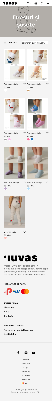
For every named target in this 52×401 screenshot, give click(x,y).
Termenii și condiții (13, 325)
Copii (26, 367)
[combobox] (35, 43)
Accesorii (26, 375)
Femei (26, 359)
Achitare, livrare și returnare (18, 330)
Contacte (8, 316)
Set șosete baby (11, 84)
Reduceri (26, 379)
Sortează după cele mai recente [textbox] (35, 43)
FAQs (7, 311)
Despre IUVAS (11, 303)
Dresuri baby (10, 232)
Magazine (9, 307)
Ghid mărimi (10, 334)
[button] (29, 3)
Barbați (26, 363)
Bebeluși (26, 371)
